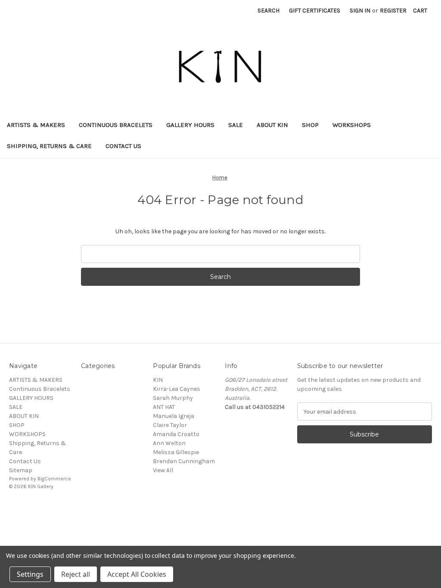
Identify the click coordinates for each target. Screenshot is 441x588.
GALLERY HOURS (190, 125)
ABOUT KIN (272, 125)
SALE (235, 125)
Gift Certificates (314, 10)
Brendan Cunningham (184, 461)
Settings (30, 574)
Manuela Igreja (173, 416)
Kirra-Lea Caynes (176, 389)
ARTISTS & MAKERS (36, 125)
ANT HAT (164, 407)
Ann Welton (169, 443)
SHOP (310, 125)
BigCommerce (54, 479)
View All (163, 470)
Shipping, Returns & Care (49, 146)
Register (393, 10)
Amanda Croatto (176, 434)
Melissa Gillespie (176, 452)
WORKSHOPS (351, 125)
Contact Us (123, 146)
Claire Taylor (170, 425)
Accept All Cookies (136, 574)
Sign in (360, 10)
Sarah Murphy (173, 398)
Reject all (75, 574)
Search (269, 10)
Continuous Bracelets (115, 125)
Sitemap (20, 470)
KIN (158, 380)
